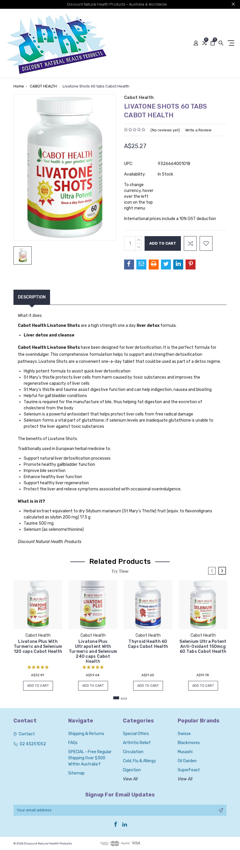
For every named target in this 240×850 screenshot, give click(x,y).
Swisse (184, 733)
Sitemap (76, 773)
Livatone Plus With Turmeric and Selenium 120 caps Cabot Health (38, 646)
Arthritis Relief (137, 742)
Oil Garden (187, 760)
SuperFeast (189, 769)
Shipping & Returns (86, 733)
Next (222, 570)
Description (32, 297)
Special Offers (136, 733)
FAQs (73, 742)
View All (130, 779)
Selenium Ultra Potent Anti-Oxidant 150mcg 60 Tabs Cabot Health (202, 646)
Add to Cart (38, 686)
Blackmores (189, 742)
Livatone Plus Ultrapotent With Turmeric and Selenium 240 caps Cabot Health (93, 651)
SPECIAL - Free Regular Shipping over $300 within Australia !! (90, 758)
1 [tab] (116, 697)
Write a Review (198, 130)
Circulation (133, 751)
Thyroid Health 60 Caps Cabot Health (148, 644)
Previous (212, 570)
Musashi (185, 751)
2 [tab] (124, 698)
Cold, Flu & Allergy (139, 760)
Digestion (132, 769)
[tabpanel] (38, 632)
